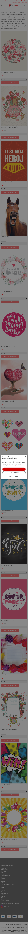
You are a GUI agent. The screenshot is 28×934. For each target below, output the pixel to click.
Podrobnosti (13, 465)
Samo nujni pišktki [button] (14, 472)
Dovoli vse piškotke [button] (14, 469)
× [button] (25, 456)
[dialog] (14, 467)
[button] (14, 476)
